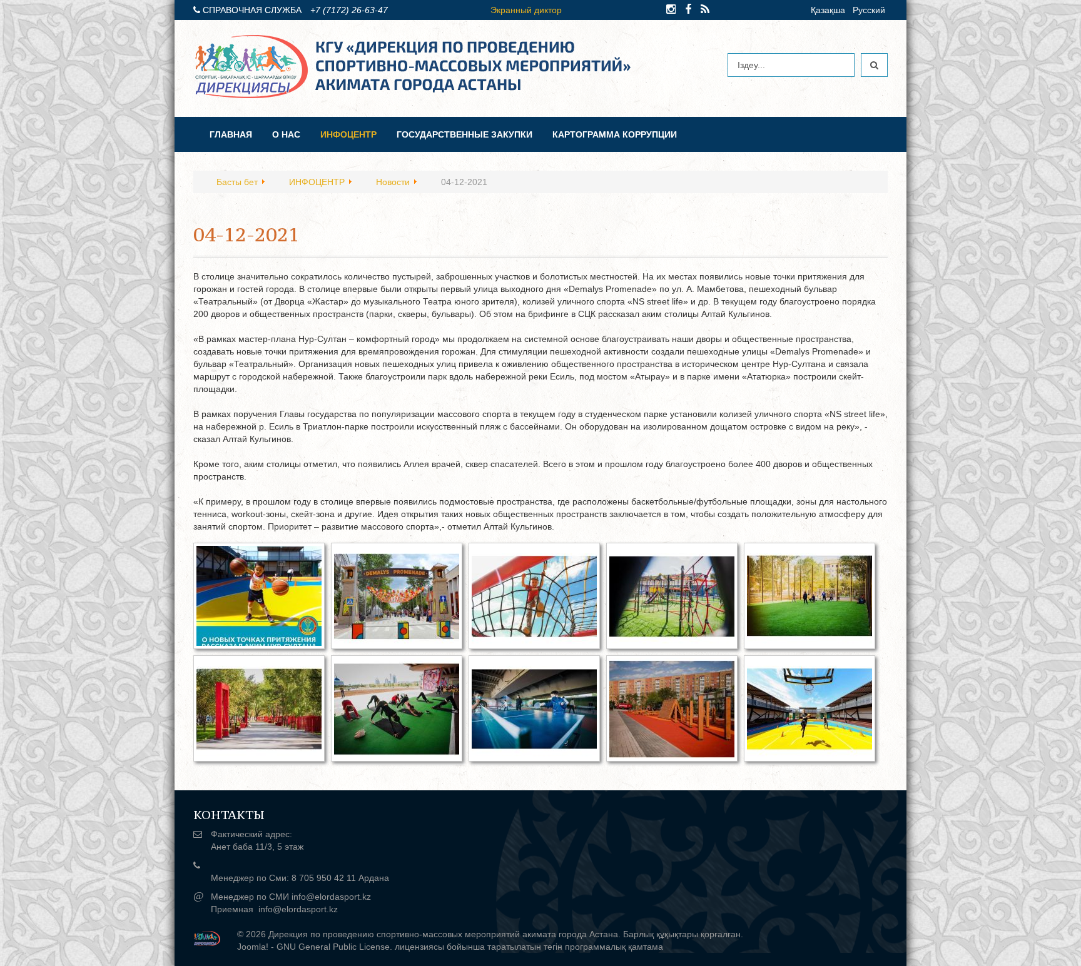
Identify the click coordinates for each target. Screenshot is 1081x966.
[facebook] (688, 9)
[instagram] (671, 9)
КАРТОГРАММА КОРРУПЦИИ (614, 134)
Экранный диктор (526, 10)
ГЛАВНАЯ (231, 134)
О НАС (286, 134)
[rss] (705, 9)
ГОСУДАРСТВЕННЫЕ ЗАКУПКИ (464, 134)
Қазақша (828, 10)
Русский (869, 10)
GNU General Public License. (334, 947)
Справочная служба (252, 10)
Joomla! (252, 947)
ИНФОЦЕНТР (348, 134)
